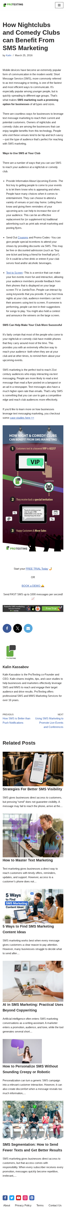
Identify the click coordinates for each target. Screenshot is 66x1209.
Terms (40, 1205)
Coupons (23, 237)
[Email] (28, 628)
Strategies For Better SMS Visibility (32, 789)
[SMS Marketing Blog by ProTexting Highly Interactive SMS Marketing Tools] (13, 5)
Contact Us (55, 1205)
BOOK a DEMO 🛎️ (33, 585)
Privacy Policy (23, 1205)
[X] (17, 628)
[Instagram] (25, 1197)
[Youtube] (18, 1197)
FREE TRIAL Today (37, 568)
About (6, 1205)
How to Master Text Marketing (28, 860)
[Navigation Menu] (59, 5)
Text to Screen (14, 272)
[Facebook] (7, 628)
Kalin (8, 55)
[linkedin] (31, 1197)
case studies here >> (22, 417)
